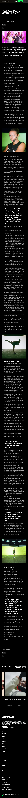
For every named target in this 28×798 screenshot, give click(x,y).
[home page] (5, 1)
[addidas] (16, 1)
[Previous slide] (23, 667)
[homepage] (8, 717)
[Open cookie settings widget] (2, 795)
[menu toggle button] (26, 1)
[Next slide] (25, 667)
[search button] (24, 1)
